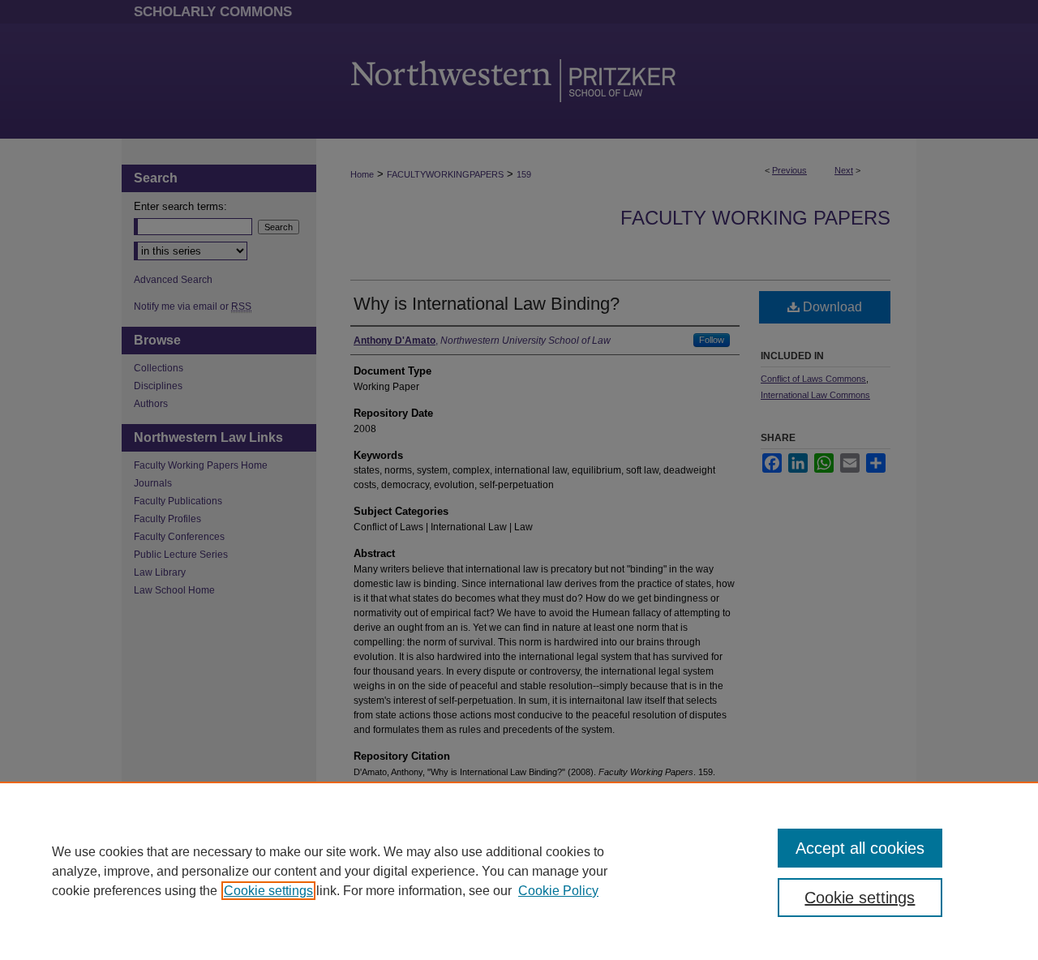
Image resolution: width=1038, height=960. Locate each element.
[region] (519, 871)
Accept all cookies (860, 848)
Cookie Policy (558, 891)
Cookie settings (268, 891)
